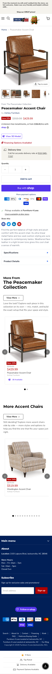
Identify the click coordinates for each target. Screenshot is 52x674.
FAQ (14, 636)
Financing (35, 633)
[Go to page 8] (29, 516)
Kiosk (44, 633)
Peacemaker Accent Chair (19, 372)
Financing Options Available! (17, 142)
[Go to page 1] (25, 389)
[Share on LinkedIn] (14, 224)
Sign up (41, 590)
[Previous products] (4, 352)
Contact (25, 633)
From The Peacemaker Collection (16, 104)
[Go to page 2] (27, 389)
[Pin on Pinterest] (19, 224)
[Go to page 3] (17, 516)
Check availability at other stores (17, 214)
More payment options (26, 194)
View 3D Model (13, 136)
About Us (15, 633)
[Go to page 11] (36, 516)
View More (12, 297)
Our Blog (45, 642)
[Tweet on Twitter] (9, 224)
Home (4, 30)
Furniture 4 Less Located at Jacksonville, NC (24, 639)
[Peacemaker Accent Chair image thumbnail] (6, 94)
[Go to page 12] (39, 516)
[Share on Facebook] (3, 224)
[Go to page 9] (32, 516)
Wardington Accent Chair (19, 489)
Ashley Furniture (12, 113)
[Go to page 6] (25, 516)
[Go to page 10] (34, 516)
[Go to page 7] (27, 516)
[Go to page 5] (22, 516)
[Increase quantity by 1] (25, 169)
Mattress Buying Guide (28, 636)
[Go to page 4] (20, 516)
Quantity (5, 164)
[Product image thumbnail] (15, 94)
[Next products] (47, 352)
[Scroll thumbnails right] (48, 94)
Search (5, 633)
